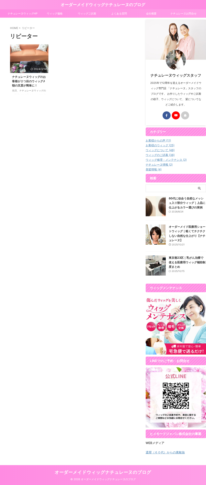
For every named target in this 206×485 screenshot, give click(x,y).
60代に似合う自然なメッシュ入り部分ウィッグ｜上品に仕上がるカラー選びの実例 (187, 203)
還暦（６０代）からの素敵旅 (165, 452)
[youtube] (176, 115)
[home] (185, 115)
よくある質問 (119, 13)
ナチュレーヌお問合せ (183, 13)
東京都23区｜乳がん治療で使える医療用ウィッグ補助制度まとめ (187, 262)
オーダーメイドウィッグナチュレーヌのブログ (103, 4)
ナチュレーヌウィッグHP (22, 13)
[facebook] (167, 115)
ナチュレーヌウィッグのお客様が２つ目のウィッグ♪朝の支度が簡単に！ (29, 81)
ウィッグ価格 (55, 13)
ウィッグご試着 (87, 13)
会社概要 (151, 13)
